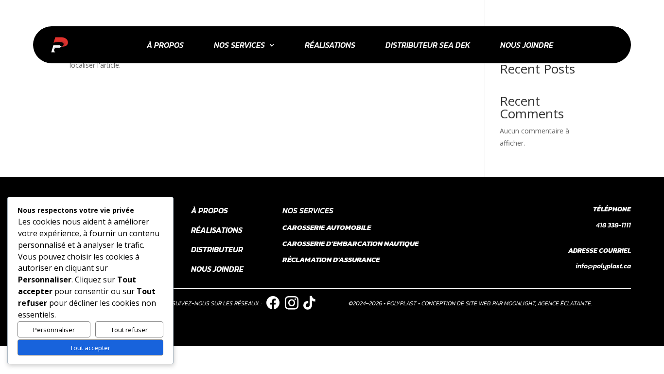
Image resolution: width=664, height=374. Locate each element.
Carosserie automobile (326, 227)
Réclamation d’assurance (331, 259)
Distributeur (217, 249)
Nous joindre (526, 45)
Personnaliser (54, 329)
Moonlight (519, 303)
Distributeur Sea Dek (427, 45)
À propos (165, 45)
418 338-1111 (613, 225)
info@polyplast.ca (603, 266)
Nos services (239, 45)
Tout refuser (129, 329)
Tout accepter (90, 347)
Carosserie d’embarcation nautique (350, 243)
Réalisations (330, 45)
